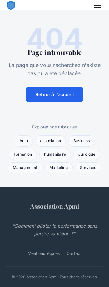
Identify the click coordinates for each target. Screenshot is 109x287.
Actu (23, 140)
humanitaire (55, 154)
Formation (23, 154)
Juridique (86, 154)
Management (25, 167)
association (50, 140)
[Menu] (97, 5)
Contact (74, 253)
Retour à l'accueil (54, 94)
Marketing (58, 167)
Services (88, 167)
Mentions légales (44, 253)
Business (81, 140)
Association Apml (54, 206)
